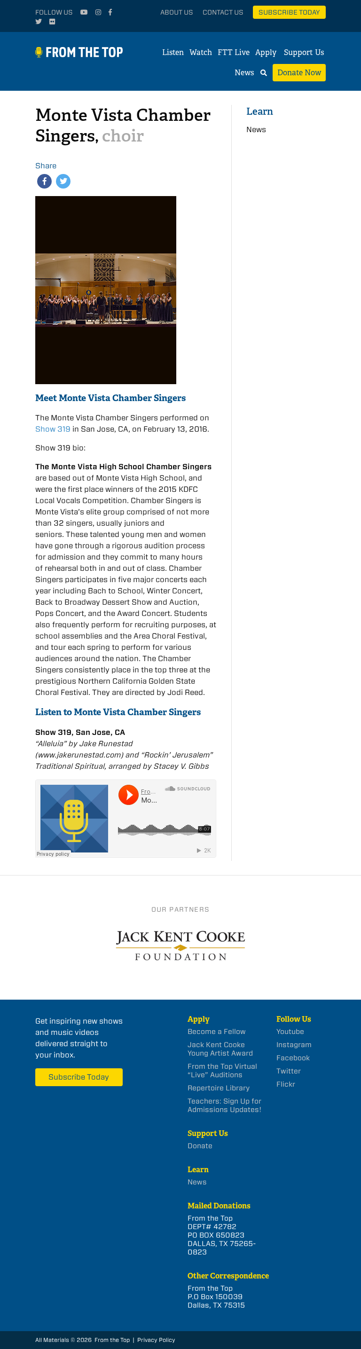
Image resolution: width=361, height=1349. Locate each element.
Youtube (290, 1031)
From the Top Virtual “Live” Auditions (222, 1070)
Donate (200, 1146)
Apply (265, 52)
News (244, 73)
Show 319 (53, 429)
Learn (259, 111)
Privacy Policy (156, 1339)
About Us (176, 12)
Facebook (293, 1058)
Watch (200, 52)
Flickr (285, 1084)
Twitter (288, 1071)
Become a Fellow (217, 1031)
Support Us (304, 52)
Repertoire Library (219, 1088)
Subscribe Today (289, 12)
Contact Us (223, 12)
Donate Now (299, 73)
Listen (173, 52)
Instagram (294, 1045)
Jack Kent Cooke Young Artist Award (220, 1049)
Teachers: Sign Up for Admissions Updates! (224, 1105)
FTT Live (234, 52)
